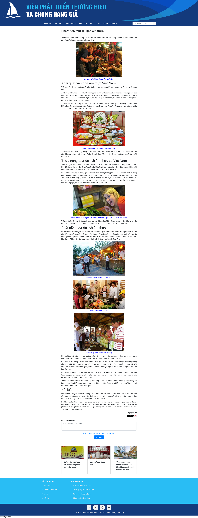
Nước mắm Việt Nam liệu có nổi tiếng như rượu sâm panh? (72, 464)
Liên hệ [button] (46, 498)
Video (97, 23)
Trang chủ (47, 23)
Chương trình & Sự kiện (73, 23)
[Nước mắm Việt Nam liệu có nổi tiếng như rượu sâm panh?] (72, 452)
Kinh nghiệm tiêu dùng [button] (81, 498)
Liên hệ (114, 23)
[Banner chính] (99, 10)
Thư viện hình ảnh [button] (50, 490)
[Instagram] (102, 507)
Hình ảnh (88, 23)
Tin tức (105, 23)
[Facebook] (89, 507)
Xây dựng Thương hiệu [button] (82, 494)
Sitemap (121, 512)
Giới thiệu (57, 23)
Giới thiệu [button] (47, 485)
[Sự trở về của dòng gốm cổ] (99, 452)
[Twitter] (95, 507)
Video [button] (46, 494)
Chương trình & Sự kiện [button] (82, 485)
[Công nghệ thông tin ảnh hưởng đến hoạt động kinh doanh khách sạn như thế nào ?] (125, 452)
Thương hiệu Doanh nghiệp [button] (83, 490)
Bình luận (99, 437)
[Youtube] (109, 507)
